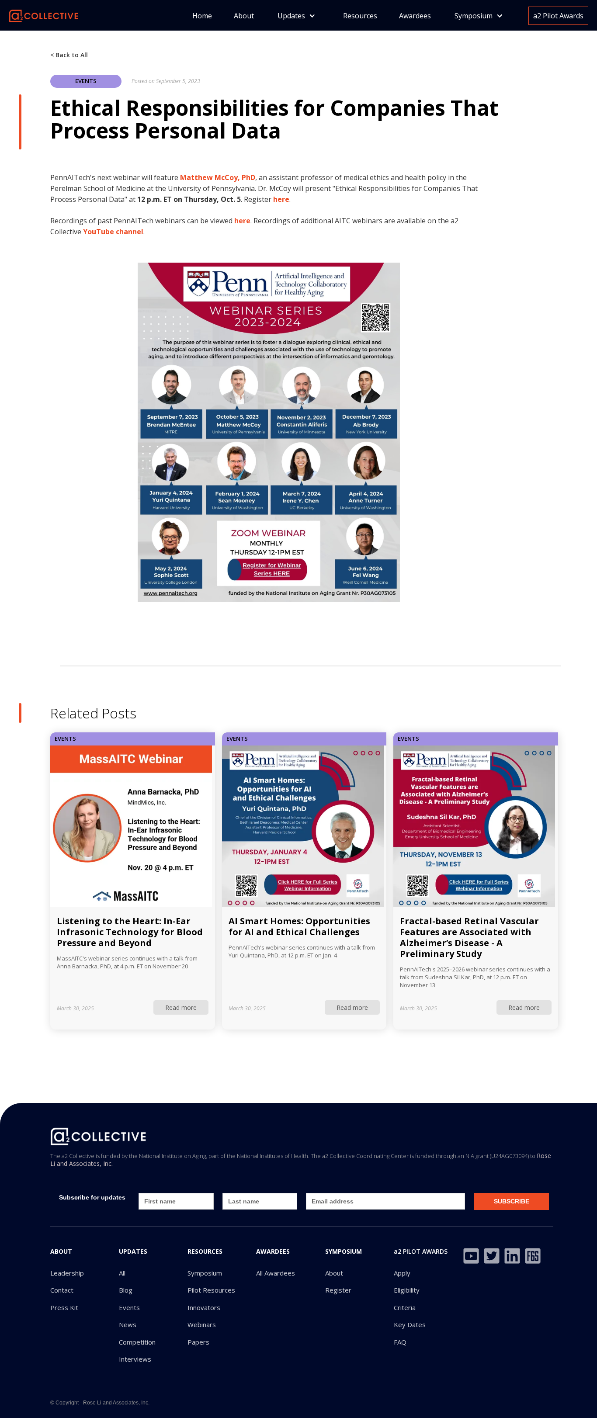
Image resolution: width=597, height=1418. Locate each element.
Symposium (204, 1273)
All (122, 1273)
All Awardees (275, 1273)
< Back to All (69, 55)
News (127, 1325)
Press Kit (64, 1308)
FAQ (400, 1342)
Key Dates (410, 1325)
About (244, 16)
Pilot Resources (211, 1290)
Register (338, 1290)
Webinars (201, 1325)
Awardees (415, 16)
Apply (402, 1273)
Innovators (203, 1308)
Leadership (67, 1273)
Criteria (405, 1308)
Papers (198, 1342)
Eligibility (407, 1290)
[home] (44, 15)
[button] (296, 15)
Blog (125, 1290)
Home (202, 16)
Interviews (135, 1359)
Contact (61, 1290)
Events (129, 1308)
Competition (137, 1342)
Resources (360, 16)
